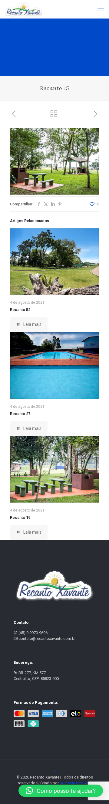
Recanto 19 (20, 517)
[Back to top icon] (55, 771)
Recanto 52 (20, 309)
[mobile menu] (101, 9)
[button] (60, 791)
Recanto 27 (20, 413)
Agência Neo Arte (76, 783)
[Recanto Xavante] (24, 9)
